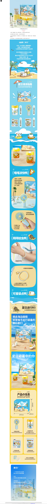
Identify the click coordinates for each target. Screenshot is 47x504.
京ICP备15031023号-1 (33, 503)
